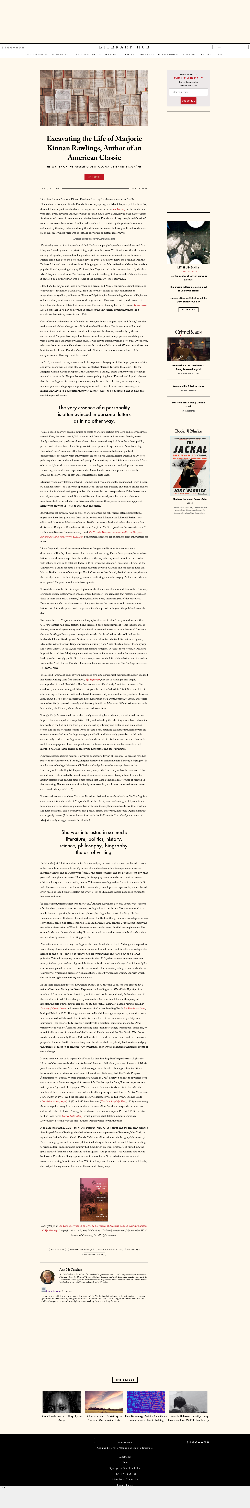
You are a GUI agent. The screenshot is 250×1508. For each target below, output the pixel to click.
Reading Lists (147, 54)
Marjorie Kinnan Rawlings (81, 1249)
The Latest (125, 1380)
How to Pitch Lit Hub (125, 1473)
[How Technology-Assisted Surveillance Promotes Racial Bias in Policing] (146, 1410)
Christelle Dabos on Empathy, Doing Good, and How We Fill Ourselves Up (188, 1418)
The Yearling (132, 1249)
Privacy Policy (125, 1484)
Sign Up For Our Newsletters (125, 1468)
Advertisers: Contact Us (125, 1479)
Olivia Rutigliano (190, 374)
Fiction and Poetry (62, 54)
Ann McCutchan (50, 188)
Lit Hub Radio (129, 54)
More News (188, 309)
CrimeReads (206, 54)
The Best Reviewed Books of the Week (190, 501)
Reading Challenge (168, 54)
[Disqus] (94, 1322)
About (125, 1462)
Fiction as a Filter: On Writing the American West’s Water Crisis (104, 1418)
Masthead (125, 1456)
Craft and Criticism (37, 54)
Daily (188, 267)
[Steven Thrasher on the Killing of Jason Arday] (62, 1410)
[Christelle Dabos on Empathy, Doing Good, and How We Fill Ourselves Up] (188, 1410)
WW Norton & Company (94, 1254)
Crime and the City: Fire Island (188, 385)
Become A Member (109, 54)
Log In (219, 54)
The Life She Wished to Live (109, 1249)
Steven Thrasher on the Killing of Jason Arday (61, 1418)
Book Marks (189, 54)
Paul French (190, 390)
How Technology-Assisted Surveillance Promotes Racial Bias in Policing (146, 1418)
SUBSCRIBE (188, 101)
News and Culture (85, 54)
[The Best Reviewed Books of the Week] (190, 466)
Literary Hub (125, 47)
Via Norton (94, 177)
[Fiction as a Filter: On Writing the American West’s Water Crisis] (104, 1410)
